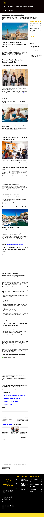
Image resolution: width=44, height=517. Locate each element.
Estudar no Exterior (10, 6)
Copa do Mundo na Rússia (34, 39)
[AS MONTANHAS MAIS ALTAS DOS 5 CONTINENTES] (18, 480)
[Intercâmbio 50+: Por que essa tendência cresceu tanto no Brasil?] (6, 429)
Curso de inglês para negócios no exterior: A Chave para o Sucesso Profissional (23, 435)
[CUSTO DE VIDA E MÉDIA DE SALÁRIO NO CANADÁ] (18, 489)
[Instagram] (5, 505)
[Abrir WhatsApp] (41, 514)
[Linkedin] (8, 506)
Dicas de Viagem (31, 6)
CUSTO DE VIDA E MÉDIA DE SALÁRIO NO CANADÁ (24, 489)
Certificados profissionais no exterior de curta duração (22, 420)
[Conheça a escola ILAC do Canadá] (15, 429)
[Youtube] (3, 508)
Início (3, 14)
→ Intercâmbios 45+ (7, 404)
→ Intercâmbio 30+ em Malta (10, 401)
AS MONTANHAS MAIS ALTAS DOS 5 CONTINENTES (24, 480)
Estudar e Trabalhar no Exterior (20, 407)
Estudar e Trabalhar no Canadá (12, 398)
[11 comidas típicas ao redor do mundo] (18, 484)
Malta (17, 15)
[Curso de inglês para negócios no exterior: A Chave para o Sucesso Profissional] (24, 429)
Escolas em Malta (7, 14)
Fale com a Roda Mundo (35, 514)
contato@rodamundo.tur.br (7, 502)
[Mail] (10, 506)
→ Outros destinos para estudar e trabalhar (13, 395)
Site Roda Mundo (28, 514)
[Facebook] (3, 506)
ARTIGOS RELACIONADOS (7, 424)
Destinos (11, 10)
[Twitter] (13, 506)
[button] (40, 2)
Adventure (5, 10)
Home (4, 6)
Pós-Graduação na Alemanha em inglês (8, 420)
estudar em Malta (5, 409)
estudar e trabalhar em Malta (9, 407)
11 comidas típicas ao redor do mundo (24, 484)
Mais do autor (17, 424)
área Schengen (24, 92)
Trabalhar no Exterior (21, 6)
